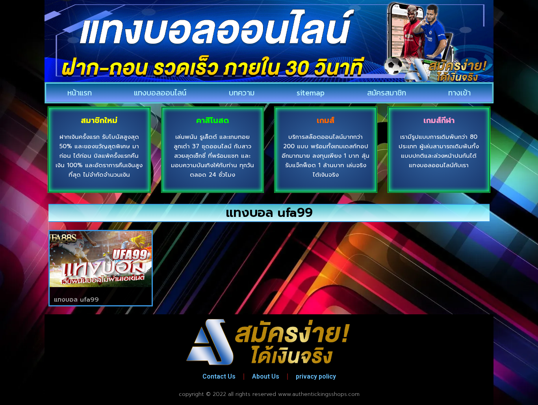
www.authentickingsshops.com (319, 394)
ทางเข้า (459, 93)
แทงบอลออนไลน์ (160, 93)
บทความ (241, 93)
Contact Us (219, 376)
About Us (265, 376)
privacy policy (316, 376)
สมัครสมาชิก (386, 93)
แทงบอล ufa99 (76, 299)
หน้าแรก (79, 93)
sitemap (311, 93)
